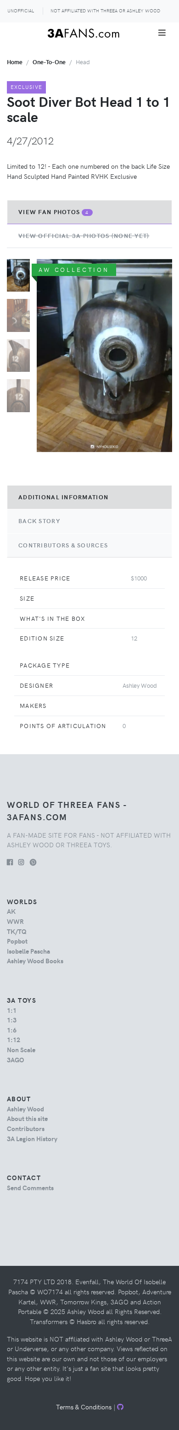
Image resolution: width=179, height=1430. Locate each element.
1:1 (12, 1010)
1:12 (13, 1039)
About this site (27, 1118)
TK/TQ (17, 931)
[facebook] (10, 862)
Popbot (17, 940)
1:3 (12, 1019)
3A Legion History (32, 1138)
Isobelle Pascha (28, 950)
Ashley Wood (25, 1108)
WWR (15, 921)
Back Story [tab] (39, 521)
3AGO (15, 1059)
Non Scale (21, 1049)
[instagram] (21, 862)
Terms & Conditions (84, 1406)
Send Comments (30, 1187)
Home (14, 62)
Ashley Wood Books (35, 960)
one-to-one (49, 62)
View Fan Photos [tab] (53, 212)
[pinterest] (33, 862)
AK (11, 911)
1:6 (12, 1029)
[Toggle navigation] (162, 33)
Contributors (26, 1128)
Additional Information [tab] (63, 497)
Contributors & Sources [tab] (63, 545)
